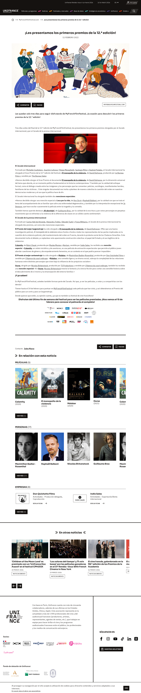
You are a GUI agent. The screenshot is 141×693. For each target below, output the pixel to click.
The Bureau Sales (39, 176)
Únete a (125, 11)
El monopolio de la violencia (74, 173)
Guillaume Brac (64, 210)
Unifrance (114, 11)
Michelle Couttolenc (34, 170)
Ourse (17, 265)
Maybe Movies (55, 245)
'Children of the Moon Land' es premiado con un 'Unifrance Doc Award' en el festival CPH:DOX (29, 564)
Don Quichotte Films (114, 255)
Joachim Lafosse (51, 170)
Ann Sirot (77, 200)
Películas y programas (29, 11)
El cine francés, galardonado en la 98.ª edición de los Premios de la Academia (105, 564)
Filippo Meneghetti (66, 170)
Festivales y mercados (60, 11)
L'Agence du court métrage (36, 258)
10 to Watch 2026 (104, 2)
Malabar (62, 255)
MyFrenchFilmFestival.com (114, 105)
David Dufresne (95, 173)
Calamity (19, 245)
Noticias (45, 11)
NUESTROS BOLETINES (112, 649)
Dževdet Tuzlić (67, 222)
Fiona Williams (81, 222)
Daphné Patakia (95, 170)
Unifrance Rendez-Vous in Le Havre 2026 (79, 2)
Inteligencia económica (97, 11)
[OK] (126, 688)
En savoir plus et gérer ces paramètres (26, 691)
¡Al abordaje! (49, 210)
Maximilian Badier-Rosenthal (81, 255)
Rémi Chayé (31, 245)
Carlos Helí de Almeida (35, 222)
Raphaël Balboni (90, 200)
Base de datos (79, 11)
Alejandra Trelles (53, 222)
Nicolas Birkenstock (39, 265)
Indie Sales (85, 245)
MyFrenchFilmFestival (63, 288)
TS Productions (67, 265)
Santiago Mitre (81, 170)
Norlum (66, 245)
